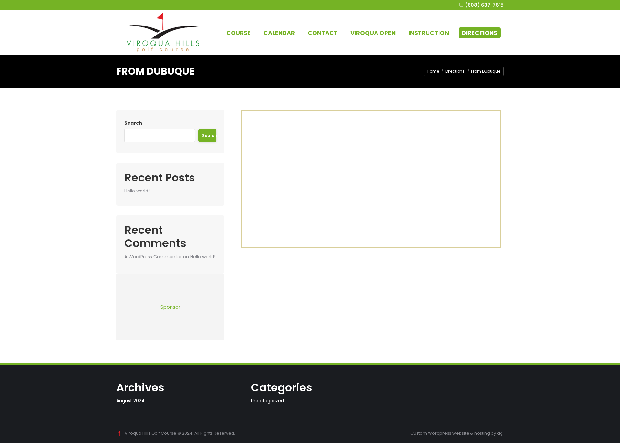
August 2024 (130, 400)
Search (133, 123)
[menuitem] (238, 32)
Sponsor (170, 307)
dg (500, 433)
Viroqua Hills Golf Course (150, 433)
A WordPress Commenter (153, 256)
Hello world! (137, 191)
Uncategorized (267, 400)
